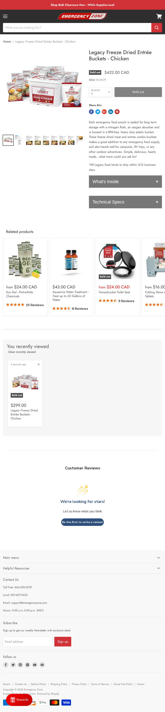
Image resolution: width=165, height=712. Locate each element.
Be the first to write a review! (82, 522)
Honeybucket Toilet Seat (114, 292)
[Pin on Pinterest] (117, 111)
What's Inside (106, 181)
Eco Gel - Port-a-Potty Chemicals (19, 294)
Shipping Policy (59, 684)
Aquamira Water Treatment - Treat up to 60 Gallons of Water (71, 296)
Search (6, 684)
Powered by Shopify (48, 694)
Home (7, 41)
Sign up (63, 641)
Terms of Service (100, 684)
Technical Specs (108, 201)
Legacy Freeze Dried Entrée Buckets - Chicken (24, 414)
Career (140, 684)
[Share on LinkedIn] (110, 111)
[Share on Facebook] (91, 111)
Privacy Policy (79, 684)
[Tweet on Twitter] (97, 111)
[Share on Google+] (104, 111)
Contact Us (21, 684)
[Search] (156, 27)
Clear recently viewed (22, 351)
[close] (39, 364)
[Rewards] (19, 700)
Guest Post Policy (123, 684)
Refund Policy (38, 684)
